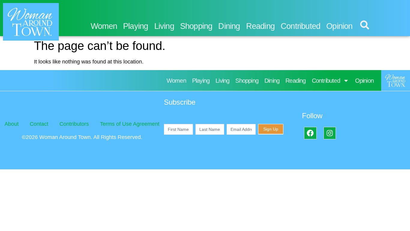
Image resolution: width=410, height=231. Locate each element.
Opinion (339, 26)
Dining (229, 26)
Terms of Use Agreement (129, 124)
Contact (39, 124)
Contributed (300, 26)
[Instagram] (330, 133)
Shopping (196, 26)
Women (104, 26)
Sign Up (270, 129)
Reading (260, 26)
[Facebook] (310, 133)
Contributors (74, 124)
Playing (135, 26)
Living (164, 26)
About (12, 124)
